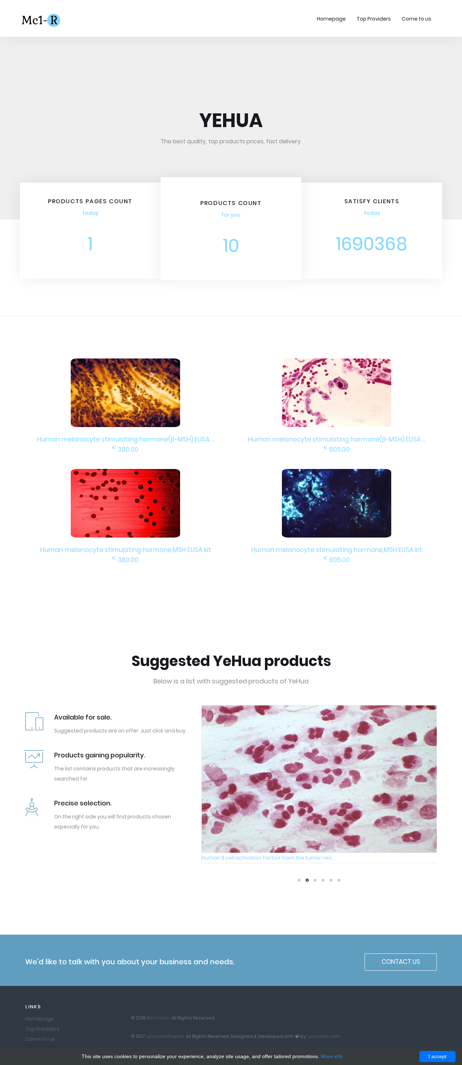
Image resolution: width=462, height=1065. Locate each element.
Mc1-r (42, 19)
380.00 (125, 449)
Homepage (331, 18)
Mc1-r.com (158, 1018)
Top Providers (374, 18)
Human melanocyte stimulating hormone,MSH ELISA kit (125, 549)
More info (332, 1056)
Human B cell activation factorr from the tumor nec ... (269, 857)
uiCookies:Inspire (165, 1036)
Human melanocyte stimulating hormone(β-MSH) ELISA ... (125, 439)
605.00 (337, 449)
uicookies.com (323, 1036)
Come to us (416, 18)
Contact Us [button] (401, 961)
